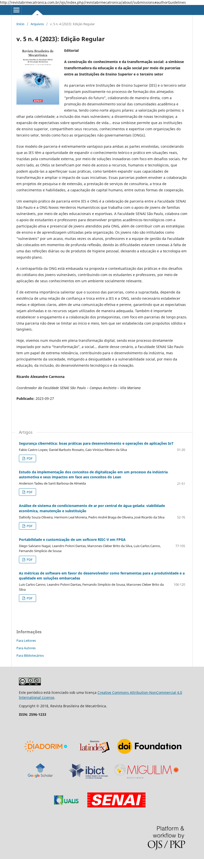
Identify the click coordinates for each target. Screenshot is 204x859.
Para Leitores (26, 640)
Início (20, 24)
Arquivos (37, 24)
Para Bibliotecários (30, 655)
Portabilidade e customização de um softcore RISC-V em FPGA (72, 539)
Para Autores (26, 648)
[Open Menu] (16, 10)
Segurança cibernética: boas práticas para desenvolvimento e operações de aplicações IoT (96, 443)
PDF (29, 458)
